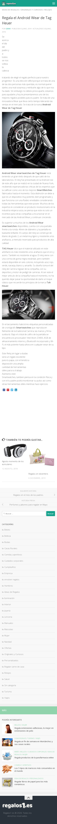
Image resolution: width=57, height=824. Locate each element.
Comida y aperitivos (13, 554)
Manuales (8, 623)
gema (8, 28)
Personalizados (11, 660)
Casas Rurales (10, 548)
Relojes (48, 9)
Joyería (7, 610)
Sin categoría (10, 685)
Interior (7, 604)
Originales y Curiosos (32, 9)
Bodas (7, 542)
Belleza (7, 536)
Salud (6, 679)
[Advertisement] (32, 55)
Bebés (7, 529)
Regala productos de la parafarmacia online (34, 757)
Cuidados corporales (13, 560)
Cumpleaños (10, 567)
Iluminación (9, 598)
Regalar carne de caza (14, 666)
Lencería (8, 616)
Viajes (7, 697)
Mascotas (8, 629)
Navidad (8, 641)
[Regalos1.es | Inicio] (11, 3)
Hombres (8, 585)
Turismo (8, 691)
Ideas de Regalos (10, 9)
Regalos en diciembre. (38, 473)
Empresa (8, 573)
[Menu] (53, 3)
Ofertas (7, 648)
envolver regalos (11, 579)
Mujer (7, 635)
